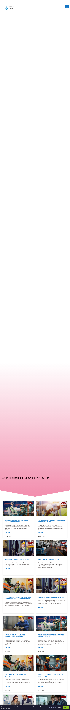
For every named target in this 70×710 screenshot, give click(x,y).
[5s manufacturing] (51, 548)
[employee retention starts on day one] (18, 548)
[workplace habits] (18, 663)
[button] (67, 6)
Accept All (65, 707)
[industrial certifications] (18, 623)
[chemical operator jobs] (18, 508)
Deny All (59, 707)
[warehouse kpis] (51, 585)
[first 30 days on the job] (51, 663)
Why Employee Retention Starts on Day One (17, 559)
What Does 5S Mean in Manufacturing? (48, 559)
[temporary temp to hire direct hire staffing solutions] (18, 585)
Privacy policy (52, 707)
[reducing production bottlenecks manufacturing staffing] (51, 623)
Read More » (8, 532)
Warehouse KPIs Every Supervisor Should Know (51, 597)
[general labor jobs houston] (51, 508)
